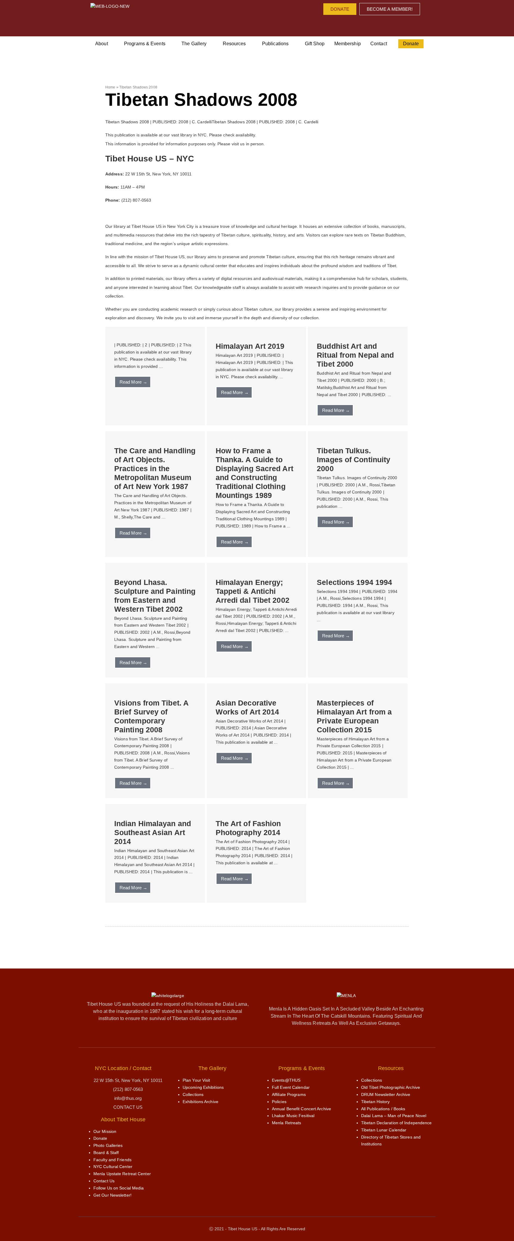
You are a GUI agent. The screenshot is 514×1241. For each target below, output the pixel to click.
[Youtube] (366, 24)
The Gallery (193, 43)
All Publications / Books (383, 1108)
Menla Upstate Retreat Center (122, 1173)
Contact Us (104, 1180)
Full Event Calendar (291, 1087)
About (101, 43)
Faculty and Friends (112, 1159)
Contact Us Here (122, 213)
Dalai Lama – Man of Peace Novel (393, 1115)
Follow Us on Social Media (118, 1188)
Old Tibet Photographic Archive (390, 1087)
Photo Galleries (108, 1145)
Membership (347, 43)
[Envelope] (402, 24)
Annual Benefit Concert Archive (301, 1108)
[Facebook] (342, 24)
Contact (378, 43)
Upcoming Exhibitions (203, 1087)
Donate (411, 43)
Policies (279, 1101)
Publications (275, 43)
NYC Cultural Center (112, 1166)
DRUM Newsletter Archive (385, 1094)
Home (110, 87)
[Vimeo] (378, 24)
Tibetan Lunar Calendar (383, 1130)
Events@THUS (286, 1080)
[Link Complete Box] (155, 376)
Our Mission (104, 1131)
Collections (193, 1094)
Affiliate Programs (289, 1094)
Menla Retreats (286, 1122)
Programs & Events (144, 43)
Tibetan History (375, 1101)
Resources (234, 43)
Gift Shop (315, 43)
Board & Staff (106, 1152)
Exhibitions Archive (200, 1101)
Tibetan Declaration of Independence (396, 1122)
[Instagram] (353, 24)
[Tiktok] (390, 24)
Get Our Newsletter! (112, 1195)
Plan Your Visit (196, 1080)
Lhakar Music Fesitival (293, 1115)
